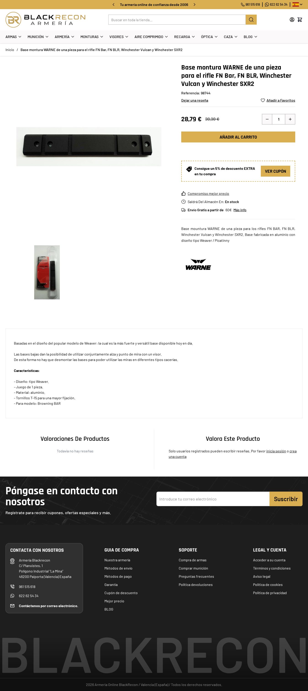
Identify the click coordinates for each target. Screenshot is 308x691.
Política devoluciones (196, 584)
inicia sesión (276, 451)
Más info (239, 210)
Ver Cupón (275, 171)
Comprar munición (193, 568)
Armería (62, 36)
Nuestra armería (117, 560)
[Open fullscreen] (88, 146)
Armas (11, 36)
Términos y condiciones (272, 568)
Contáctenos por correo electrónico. (48, 605)
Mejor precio (114, 601)
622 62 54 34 (278, 4)
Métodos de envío (118, 568)
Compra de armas (193, 560)
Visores (116, 36)
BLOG (108, 609)
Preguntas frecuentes (196, 576)
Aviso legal (261, 576)
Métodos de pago (118, 576)
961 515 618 (253, 4)
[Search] (251, 20)
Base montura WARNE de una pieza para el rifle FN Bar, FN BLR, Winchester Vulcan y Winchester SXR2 (102, 49)
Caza (228, 36)
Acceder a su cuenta (269, 560)
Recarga (182, 36)
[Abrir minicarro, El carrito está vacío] (299, 19)
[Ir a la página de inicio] (45, 20)
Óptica (207, 36)
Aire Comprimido (149, 36)
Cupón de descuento (121, 592)
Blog (248, 36)
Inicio (9, 49)
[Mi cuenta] (292, 19)
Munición (36, 36)
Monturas (89, 36)
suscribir (286, 498)
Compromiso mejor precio (208, 193)
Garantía (111, 584)
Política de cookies (268, 584)
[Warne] (198, 264)
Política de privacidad (270, 592)
